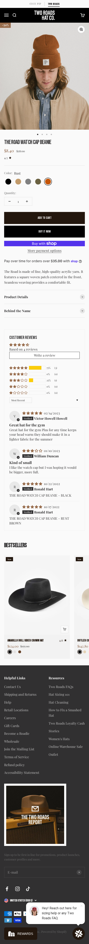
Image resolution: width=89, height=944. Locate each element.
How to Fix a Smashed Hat (65, 713)
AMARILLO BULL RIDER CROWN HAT (25, 640)
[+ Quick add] (64, 629)
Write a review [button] (44, 355)
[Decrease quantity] (9, 201)
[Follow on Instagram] (17, 889)
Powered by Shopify (54, 932)
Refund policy (14, 765)
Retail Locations (16, 710)
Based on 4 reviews (23, 349)
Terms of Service (16, 757)
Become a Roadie (16, 733)
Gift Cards (11, 726)
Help (7, 702)
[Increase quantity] (27, 201)
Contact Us (12, 686)
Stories (54, 731)
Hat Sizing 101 (59, 694)
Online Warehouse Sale (66, 746)
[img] (32, 413)
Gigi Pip (35, 3)
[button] (18, 368)
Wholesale (11, 741)
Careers (10, 718)
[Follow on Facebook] (7, 889)
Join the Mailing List (19, 749)
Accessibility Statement (21, 772)
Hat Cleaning (58, 702)
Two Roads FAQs (61, 686)
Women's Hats (59, 739)
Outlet (53, 754)
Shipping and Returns (20, 694)
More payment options (44, 250)
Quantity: (10, 193)
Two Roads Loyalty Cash (67, 723)
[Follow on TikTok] (28, 889)
